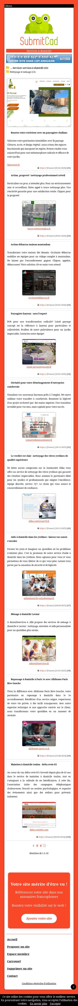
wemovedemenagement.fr (39, 440)
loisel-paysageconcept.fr (39, 366)
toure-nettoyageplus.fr (39, 228)
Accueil (12, 939)
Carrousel (14, 961)
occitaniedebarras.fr (39, 297)
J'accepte (55, 1003)
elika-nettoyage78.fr (39, 521)
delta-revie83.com (39, 829)
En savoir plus (38, 1003)
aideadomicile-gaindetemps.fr (39, 598)
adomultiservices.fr (39, 663)
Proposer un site (18, 946)
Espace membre (18, 954)
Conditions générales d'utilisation (39, 983)
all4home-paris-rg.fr (39, 748)
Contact (12, 976)
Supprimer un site (19, 968)
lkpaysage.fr (13, 164)
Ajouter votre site (39, 918)
